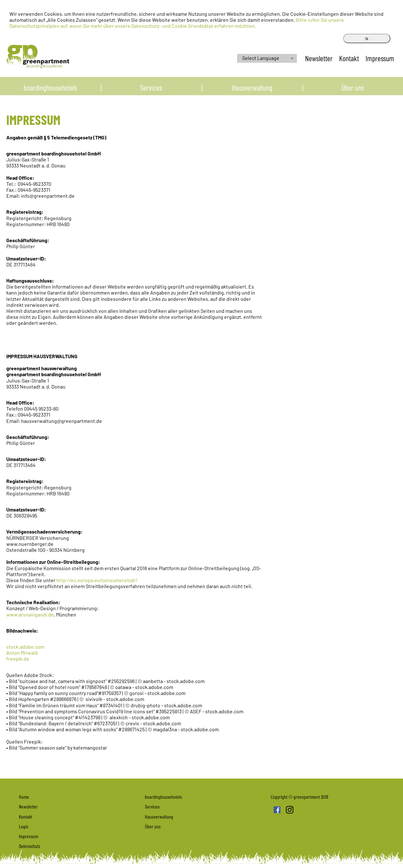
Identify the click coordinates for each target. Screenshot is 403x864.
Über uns (352, 87)
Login (23, 826)
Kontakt (349, 58)
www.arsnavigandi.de (30, 614)
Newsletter (319, 58)
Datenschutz (29, 846)
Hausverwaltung (252, 87)
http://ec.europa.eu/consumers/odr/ (97, 580)
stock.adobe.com (25, 647)
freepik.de (17, 659)
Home (24, 797)
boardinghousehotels (50, 87)
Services (151, 87)
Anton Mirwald (22, 653)
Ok (366, 38)
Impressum (380, 58)
